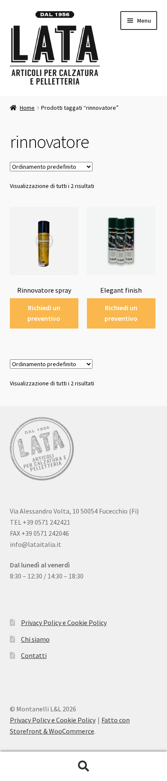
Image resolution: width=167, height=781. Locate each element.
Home (27, 108)
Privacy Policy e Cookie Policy (52, 720)
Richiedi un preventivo (43, 313)
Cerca (83, 766)
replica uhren (75, 641)
